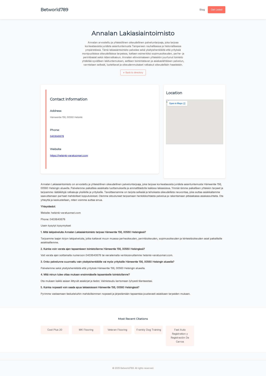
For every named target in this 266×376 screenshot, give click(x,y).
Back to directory (133, 72)
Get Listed (216, 9)
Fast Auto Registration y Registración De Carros (180, 335)
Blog (202, 9)
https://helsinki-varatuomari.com (69, 155)
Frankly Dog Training (148, 329)
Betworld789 (54, 9)
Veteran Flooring (117, 329)
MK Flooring (86, 329)
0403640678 (57, 136)
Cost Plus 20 (54, 329)
